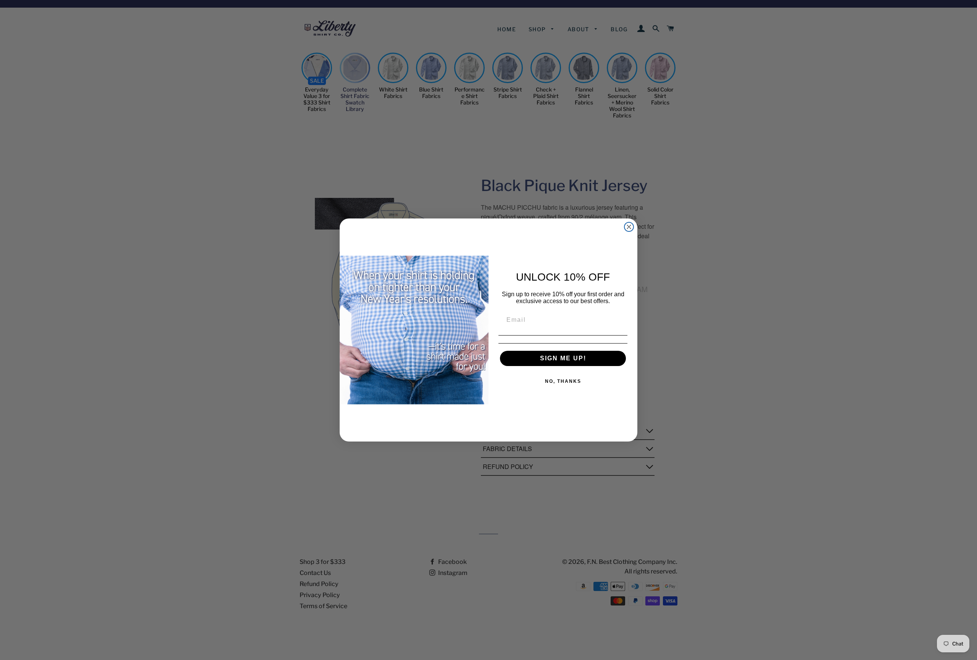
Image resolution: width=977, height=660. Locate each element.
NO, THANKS (563, 381)
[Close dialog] (629, 226)
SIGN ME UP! (563, 358)
